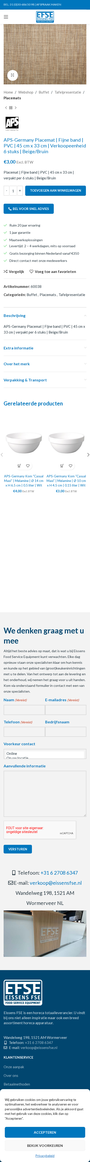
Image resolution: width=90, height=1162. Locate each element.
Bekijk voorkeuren (45, 1145)
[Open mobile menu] (6, 17)
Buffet (44, 92)
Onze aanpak (14, 1067)
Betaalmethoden (17, 1084)
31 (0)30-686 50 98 (22, 4)
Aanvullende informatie (25, 766)
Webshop (25, 92)
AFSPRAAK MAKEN (48, 4)
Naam (15, 699)
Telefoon (18, 722)
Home (8, 92)
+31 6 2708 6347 (59, 873)
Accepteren (45, 1132)
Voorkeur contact (19, 743)
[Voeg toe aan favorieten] (28, 465)
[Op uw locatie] (45, 758)
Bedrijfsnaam (57, 722)
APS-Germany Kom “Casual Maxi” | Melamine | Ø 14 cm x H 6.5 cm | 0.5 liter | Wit (23, 480)
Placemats (12, 98)
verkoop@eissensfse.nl (56, 883)
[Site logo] (45, 16)
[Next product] (15, 108)
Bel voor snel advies (31, 209)
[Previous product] (6, 108)
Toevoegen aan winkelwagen (55, 190)
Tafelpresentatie (67, 92)
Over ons (11, 1075)
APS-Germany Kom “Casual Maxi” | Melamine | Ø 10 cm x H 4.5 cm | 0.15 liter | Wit (66, 480)
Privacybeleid (45, 1156)
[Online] (45, 753)
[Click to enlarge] (12, 75)
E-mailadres (62, 699)
